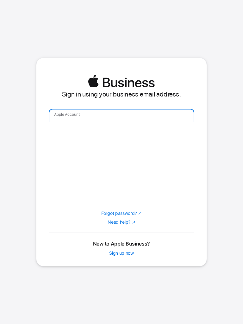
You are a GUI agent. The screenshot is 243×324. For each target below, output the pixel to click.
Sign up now (121, 253)
